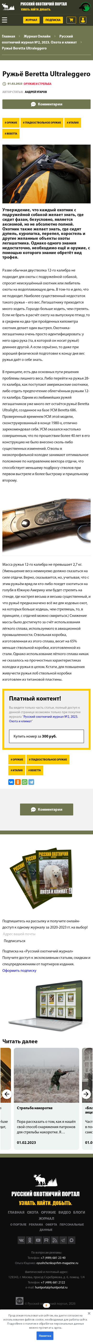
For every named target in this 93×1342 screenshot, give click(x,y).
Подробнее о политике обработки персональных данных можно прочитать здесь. (45, 1326)
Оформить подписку (19, 971)
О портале (18, 1224)
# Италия (73, 123)
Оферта (51, 1224)
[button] (45, 1321)
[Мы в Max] (71, 1243)
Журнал (31, 20)
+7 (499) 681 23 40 (53, 1258)
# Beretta (11, 134)
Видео (64, 1213)
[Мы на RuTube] (47, 1243)
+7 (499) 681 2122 (53, 1282)
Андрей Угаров (36, 92)
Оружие (48, 1213)
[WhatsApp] (24, 782)
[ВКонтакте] (11, 782)
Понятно (45, 1336)
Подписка (53, 20)
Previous (7, 1094)
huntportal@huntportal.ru (51, 1287)
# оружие (11, 123)
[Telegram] (31, 782)
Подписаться (14, 941)
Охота (33, 1213)
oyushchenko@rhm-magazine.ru (57, 1263)
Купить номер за (35, 737)
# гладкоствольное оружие (42, 123)
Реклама (36, 1224)
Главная (16, 1213)
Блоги (79, 1213)
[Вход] (83, 20)
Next (86, 1094)
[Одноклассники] (18, 782)
